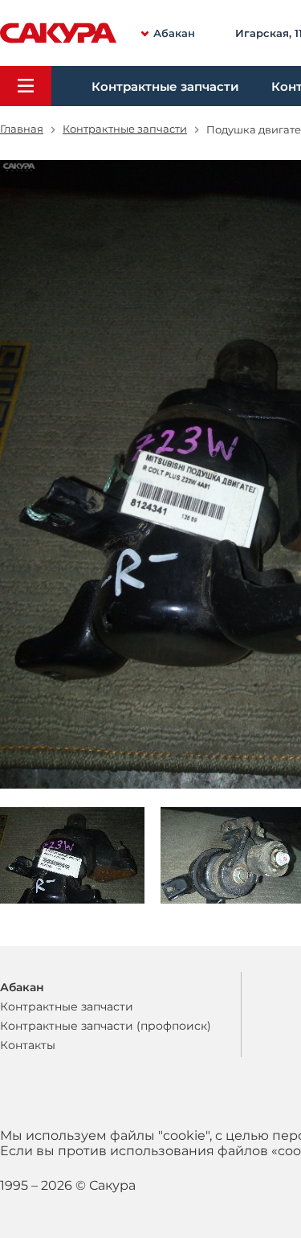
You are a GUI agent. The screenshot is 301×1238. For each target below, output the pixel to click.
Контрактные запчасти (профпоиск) (105, 1026)
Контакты (27, 1045)
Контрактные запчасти (165, 86)
